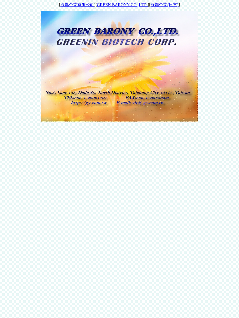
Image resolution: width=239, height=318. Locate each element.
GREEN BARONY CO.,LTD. (122, 4)
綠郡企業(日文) (165, 4)
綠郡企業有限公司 (77, 4)
